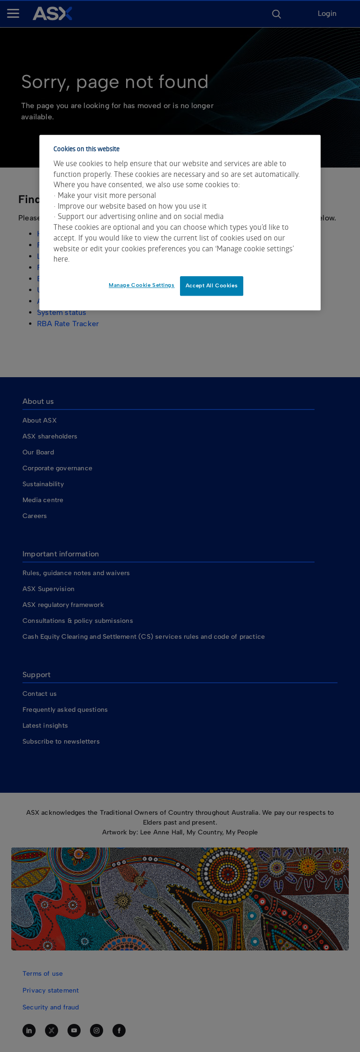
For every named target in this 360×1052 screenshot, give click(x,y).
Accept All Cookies (212, 285)
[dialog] (180, 222)
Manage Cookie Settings (142, 285)
